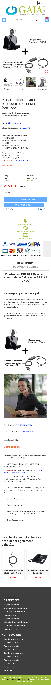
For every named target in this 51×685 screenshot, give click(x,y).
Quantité (7, 193)
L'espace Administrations (12, 605)
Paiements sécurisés (11, 646)
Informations (10, 597)
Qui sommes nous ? (10, 642)
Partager (9, 89)
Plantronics (31, 176)
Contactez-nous (9, 667)
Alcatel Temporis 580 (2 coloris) (38, 571)
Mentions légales (9, 649)
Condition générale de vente (13, 639)
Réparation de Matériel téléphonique (16, 608)
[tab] (25, 263)
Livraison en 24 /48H (10, 615)
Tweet (26, 89)
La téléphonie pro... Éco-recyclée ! (15, 612)
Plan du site (7, 670)
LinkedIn (43, 89)
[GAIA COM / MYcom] (25, 11)
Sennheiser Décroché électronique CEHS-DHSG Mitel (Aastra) (13, 573)
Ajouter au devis (23, 205)
